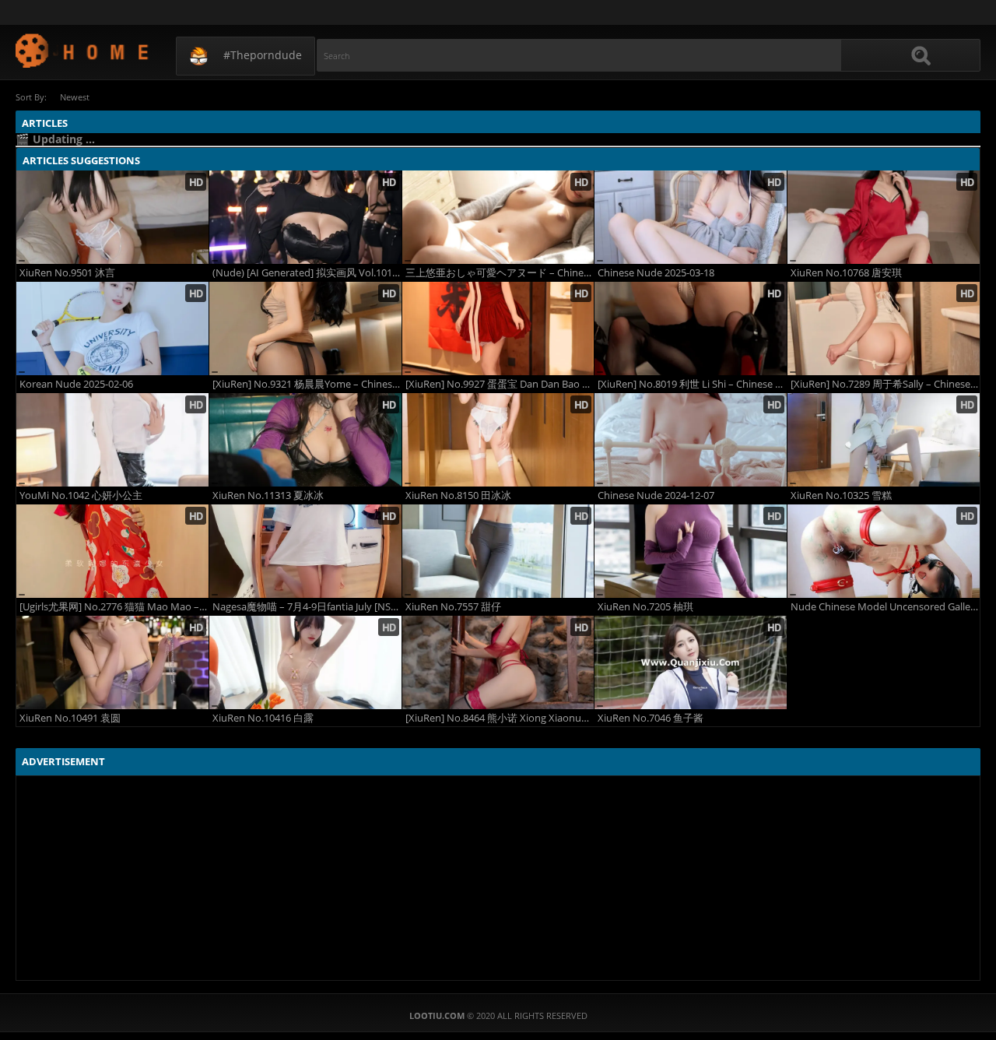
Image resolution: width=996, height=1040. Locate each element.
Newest (74, 97)
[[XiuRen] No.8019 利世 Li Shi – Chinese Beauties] (690, 328)
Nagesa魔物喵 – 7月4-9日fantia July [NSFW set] (307, 606)
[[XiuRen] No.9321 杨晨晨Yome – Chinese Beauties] (305, 328)
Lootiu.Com (83, 50)
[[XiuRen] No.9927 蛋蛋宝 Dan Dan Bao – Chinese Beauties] (498, 328)
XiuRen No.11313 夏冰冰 (268, 495)
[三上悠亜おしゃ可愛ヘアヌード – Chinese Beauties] (498, 217)
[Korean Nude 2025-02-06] (112, 328)
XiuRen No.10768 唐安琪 (846, 272)
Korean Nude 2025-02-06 (76, 384)
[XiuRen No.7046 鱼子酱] (690, 662)
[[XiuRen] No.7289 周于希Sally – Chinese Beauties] (883, 328)
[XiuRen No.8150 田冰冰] (498, 440)
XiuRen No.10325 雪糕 (841, 495)
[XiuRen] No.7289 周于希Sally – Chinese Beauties (885, 384)
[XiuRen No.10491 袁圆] (112, 662)
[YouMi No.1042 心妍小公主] (112, 440)
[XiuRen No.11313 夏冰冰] (305, 440)
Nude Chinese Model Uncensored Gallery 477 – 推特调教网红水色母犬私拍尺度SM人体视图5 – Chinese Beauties (885, 606)
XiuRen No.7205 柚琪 (645, 606)
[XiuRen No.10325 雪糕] (883, 440)
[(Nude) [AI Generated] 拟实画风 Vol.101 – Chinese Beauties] (305, 217)
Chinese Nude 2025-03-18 (656, 272)
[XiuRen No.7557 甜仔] (498, 551)
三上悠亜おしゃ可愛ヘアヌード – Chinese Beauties (499, 272)
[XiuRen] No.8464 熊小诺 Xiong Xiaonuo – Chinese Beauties (499, 718)
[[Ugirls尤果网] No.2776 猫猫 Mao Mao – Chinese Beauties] (112, 551)
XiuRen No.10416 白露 (263, 718)
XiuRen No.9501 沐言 (67, 272)
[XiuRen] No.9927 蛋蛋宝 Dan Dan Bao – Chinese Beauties (499, 384)
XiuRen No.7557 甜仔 (453, 606)
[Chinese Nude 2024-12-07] (690, 440)
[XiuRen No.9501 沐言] (112, 217)
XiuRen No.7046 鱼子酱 (650, 718)
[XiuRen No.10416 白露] (305, 662)
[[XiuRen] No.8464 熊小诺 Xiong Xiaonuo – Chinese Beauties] (498, 662)
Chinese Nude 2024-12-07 (656, 495)
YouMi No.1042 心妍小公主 (80, 495)
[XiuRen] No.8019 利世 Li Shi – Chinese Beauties (692, 384)
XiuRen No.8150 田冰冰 (458, 495)
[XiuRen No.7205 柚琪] (690, 551)
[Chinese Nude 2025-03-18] (690, 217)
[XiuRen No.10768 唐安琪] (883, 217)
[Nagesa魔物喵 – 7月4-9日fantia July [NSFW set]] (305, 551)
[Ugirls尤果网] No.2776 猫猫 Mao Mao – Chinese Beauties (114, 606)
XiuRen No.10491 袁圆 (70, 718)
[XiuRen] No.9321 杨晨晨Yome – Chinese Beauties (307, 384)
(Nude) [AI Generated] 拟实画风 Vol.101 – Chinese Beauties (307, 272)
